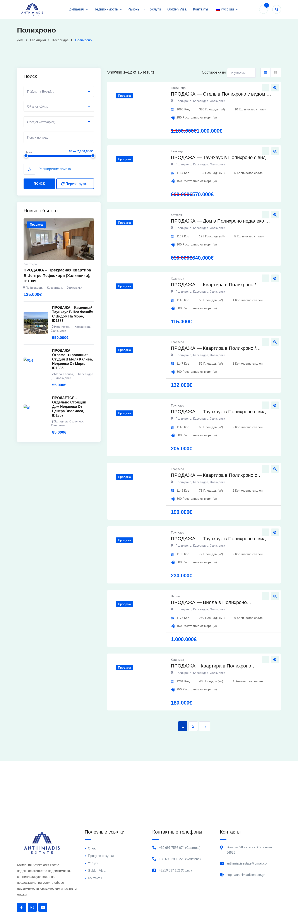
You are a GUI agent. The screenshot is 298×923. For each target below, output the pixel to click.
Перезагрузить (77, 184)
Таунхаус (177, 151)
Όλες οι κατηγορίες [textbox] (41, 122)
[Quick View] (275, 87)
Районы (134, 9)
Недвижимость (106, 9)
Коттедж (176, 214)
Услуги (155, 9)
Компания (76, 9)
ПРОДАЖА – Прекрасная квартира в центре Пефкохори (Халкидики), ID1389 (57, 275)
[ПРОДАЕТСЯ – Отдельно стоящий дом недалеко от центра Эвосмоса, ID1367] (36, 415)
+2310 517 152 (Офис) (175, 870)
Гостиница (178, 87)
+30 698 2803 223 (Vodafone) (180, 859)
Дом (20, 40)
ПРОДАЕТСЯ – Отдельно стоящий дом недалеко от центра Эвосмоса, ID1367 (69, 406)
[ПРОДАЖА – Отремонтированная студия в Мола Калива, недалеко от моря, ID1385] (36, 368)
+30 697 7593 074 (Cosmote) (179, 847)
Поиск (39, 183)
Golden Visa (177, 9)
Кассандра (60, 40)
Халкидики (38, 40)
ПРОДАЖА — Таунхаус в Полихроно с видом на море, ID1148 (221, 412)
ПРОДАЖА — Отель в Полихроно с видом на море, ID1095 (221, 94)
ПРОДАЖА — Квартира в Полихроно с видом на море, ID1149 (214, 475)
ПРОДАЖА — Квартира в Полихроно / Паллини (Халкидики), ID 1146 (213, 285)
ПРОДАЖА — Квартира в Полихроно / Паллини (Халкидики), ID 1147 (213, 348)
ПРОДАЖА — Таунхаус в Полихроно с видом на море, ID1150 (221, 539)
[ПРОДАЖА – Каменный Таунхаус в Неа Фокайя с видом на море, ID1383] (36, 323)
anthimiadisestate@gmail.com (247, 863)
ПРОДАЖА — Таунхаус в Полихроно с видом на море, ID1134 (221, 158)
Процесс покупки (101, 856)
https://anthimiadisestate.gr (245, 875)
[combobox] (59, 91)
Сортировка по (214, 72)
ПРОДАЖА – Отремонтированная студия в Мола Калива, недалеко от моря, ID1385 (72, 359)
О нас (92, 848)
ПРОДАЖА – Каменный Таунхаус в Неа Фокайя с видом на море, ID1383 (72, 314)
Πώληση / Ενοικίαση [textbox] (41, 91)
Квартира (177, 278)
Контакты (200, 9)
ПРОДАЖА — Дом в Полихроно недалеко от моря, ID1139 (220, 221)
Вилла (175, 596)
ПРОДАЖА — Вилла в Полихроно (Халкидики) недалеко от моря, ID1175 (213, 603)
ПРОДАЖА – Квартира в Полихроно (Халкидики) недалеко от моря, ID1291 (213, 666)
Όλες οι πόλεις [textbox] (37, 106)
